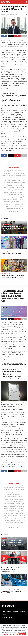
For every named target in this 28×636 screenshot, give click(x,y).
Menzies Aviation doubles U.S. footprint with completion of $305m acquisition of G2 (13, 228)
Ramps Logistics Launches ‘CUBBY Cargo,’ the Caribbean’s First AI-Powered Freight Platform (14, 253)
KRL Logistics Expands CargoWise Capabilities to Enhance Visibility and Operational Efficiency (12, 373)
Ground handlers (5, 273)
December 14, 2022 (5, 14)
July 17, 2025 (12, 279)
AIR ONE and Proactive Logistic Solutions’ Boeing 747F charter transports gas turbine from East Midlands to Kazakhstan (14, 365)
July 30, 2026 (12, 571)
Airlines (5, 538)
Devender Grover (14, 167)
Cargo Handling (5, 250)
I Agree (22, 634)
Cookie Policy (14, 634)
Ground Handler (7, 224)
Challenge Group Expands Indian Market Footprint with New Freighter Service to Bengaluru (13, 100)
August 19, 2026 (14, 547)
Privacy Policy (5, 634)
